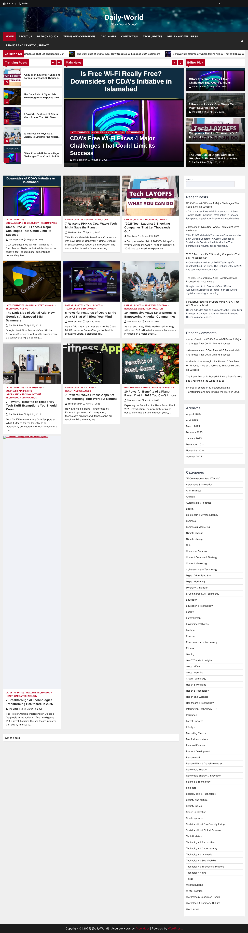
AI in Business (34, 387)
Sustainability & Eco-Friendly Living (205, 824)
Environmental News (197, 624)
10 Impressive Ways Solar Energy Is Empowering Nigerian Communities (42, 117)
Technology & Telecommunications (205, 866)
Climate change (194, 533)
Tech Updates (152, 36)
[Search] (242, 41)
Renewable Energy (156, 305)
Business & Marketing (19, 391)
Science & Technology (198, 781)
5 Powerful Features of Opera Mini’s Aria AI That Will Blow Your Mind (150, 53)
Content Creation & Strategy (201, 557)
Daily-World (124, 17)
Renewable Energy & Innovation (143, 308)
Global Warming (194, 672)
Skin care (191, 787)
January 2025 (194, 438)
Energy (190, 611)
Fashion (190, 630)
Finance (190, 636)
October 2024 (194, 456)
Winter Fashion (194, 890)
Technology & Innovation (80, 308)
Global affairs (193, 666)
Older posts (12, 737)
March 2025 (193, 426)
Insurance (191, 714)
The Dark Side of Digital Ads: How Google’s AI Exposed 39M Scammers (56, 53)
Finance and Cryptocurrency (27, 45)
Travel (189, 878)
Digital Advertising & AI (40, 305)
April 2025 (192, 420)
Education (191, 599)
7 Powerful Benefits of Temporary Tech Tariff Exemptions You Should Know (31, 405)
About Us (25, 36)
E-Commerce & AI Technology (202, 593)
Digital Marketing (195, 581)
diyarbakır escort (195, 387)
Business (191, 520)
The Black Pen (80, 160)
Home (10, 36)
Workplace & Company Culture (203, 902)
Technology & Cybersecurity (201, 848)
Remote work (193, 757)
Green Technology (97, 219)
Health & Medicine (196, 684)
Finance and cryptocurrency (201, 642)
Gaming (190, 654)
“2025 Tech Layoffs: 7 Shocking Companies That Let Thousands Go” (147, 227)
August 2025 (193, 414)
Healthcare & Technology (21, 696)
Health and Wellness (182, 36)
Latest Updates (80, 132)
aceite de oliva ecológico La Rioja (204, 361)
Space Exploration (196, 812)
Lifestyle (168, 387)
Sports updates (194, 818)
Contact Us (129, 36)
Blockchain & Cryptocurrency (202, 514)
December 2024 (195, 444)
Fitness (90, 387)
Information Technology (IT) (23, 394)
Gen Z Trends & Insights (199, 660)
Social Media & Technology (108, 132)
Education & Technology (199, 605)
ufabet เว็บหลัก (194, 339)
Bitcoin (190, 508)
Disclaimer (108, 36)
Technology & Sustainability (201, 860)
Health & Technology (39, 692)
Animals (190, 496)
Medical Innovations (197, 739)
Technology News (156, 219)
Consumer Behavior (197, 551)
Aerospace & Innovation (199, 484)
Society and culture (197, 799)
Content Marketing (196, 563)
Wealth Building (194, 884)
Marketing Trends (196, 733)
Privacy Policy (47, 36)
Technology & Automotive (200, 842)
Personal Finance (195, 745)
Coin (188, 545)
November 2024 (195, 450)
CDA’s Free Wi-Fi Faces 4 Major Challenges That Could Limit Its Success (42, 136)
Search (189, 179)
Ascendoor (142, 928)
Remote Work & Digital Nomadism (204, 763)
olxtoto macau (194, 350)
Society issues (194, 805)
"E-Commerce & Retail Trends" (203, 478)
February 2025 (194, 432)
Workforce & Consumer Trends (203, 896)
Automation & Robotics (198, 502)
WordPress (175, 928)
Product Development (198, 751)
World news (192, 909)
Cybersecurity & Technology (201, 569)
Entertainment (193, 617)
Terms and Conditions (79, 36)
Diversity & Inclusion (197, 587)
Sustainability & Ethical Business (203, 830)
